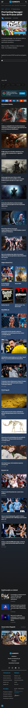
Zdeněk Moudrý (8, 18)
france (13, 84)
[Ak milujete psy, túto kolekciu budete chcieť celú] (14, 452)
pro (23, 84)
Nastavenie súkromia (7, 680)
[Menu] (2, 1)
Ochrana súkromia (7, 677)
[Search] (26, 1)
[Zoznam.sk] (17, 695)
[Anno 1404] (21, 274)
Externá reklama (17, 677)
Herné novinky (8, 5)
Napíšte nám (5, 684)
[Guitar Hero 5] (7, 295)
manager (18, 84)
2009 (3, 84)
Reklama (16, 673)
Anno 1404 (18, 283)
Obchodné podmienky (18, 680)
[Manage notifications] (2, 706)
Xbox (13, 5)
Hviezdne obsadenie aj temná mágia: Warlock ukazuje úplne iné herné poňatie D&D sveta (13, 204)
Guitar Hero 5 (5, 305)
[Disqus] (14, 567)
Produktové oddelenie (7, 691)
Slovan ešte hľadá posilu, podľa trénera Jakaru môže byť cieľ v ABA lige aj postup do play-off (13, 517)
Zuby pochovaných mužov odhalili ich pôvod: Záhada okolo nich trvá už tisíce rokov (12, 413)
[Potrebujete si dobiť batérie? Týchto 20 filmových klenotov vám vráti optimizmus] (5, 596)
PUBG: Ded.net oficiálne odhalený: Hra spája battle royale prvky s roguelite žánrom (12, 153)
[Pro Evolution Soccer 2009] (7, 274)
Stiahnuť (23, 627)
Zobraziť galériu (20, 32)
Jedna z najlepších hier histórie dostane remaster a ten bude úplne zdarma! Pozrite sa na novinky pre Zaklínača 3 (13, 127)
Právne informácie (7, 675)
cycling (8, 84)
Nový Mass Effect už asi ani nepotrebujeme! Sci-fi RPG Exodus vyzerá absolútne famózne (13, 230)
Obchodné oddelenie (7, 694)
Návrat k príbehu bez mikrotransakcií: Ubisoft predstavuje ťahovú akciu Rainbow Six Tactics (13, 256)
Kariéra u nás (6, 682)
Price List (16, 684)
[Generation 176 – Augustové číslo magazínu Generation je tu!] (14, 638)
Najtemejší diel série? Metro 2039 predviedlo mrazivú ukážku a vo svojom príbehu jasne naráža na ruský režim (12, 179)
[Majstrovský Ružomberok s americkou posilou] (14, 481)
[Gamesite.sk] (14, 2)
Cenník (15, 682)
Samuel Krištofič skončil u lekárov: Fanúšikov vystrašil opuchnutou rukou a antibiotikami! (12, 333)
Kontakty (5, 688)
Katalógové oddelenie (7, 696)
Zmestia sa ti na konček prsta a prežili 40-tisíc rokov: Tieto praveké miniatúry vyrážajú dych (13, 439)
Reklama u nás (17, 675)
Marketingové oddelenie (8, 698)
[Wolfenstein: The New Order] (21, 295)
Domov (2, 5)
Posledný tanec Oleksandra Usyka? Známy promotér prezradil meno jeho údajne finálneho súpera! (13, 383)
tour (3, 87)
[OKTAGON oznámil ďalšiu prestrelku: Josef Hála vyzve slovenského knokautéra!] (14, 346)
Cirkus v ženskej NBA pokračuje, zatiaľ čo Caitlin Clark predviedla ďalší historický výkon (13, 543)
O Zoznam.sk (6, 673)
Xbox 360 (17, 5)
